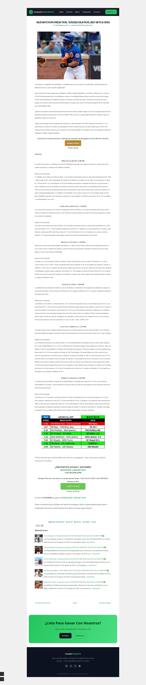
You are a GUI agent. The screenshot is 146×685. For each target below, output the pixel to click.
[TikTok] (75, 666)
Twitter (70, 522)
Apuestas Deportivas (78, 25)
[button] (73, 486)
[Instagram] (66, 666)
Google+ (78, 522)
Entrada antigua (105, 603)
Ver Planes (65, 636)
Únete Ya (110, 12)
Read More (91, 542)
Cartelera (69, 12)
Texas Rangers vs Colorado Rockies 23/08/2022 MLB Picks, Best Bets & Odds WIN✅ (74, 536)
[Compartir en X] (40, 526)
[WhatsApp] (79, 666)
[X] (71, 666)
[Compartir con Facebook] (42, 526)
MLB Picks (89, 25)
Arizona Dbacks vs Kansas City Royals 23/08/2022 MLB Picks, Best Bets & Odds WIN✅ (75, 547)
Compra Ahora (73, 143)
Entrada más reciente (43, 603)
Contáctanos (79, 636)
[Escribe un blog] (39, 526)
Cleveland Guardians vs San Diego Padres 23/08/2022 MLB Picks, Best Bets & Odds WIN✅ (76, 570)
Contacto (97, 12)
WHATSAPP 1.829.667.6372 (73, 470)
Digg (94, 522)
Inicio (61, 12)
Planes (77, 12)
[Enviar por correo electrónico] (37, 526)
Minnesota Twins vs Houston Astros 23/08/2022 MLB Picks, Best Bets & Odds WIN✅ (74, 582)
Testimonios (86, 12)
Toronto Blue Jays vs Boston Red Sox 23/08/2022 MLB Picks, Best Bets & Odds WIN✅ (75, 559)
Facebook (61, 522)
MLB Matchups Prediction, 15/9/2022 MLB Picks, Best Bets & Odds (73, 22)
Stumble (87, 522)
